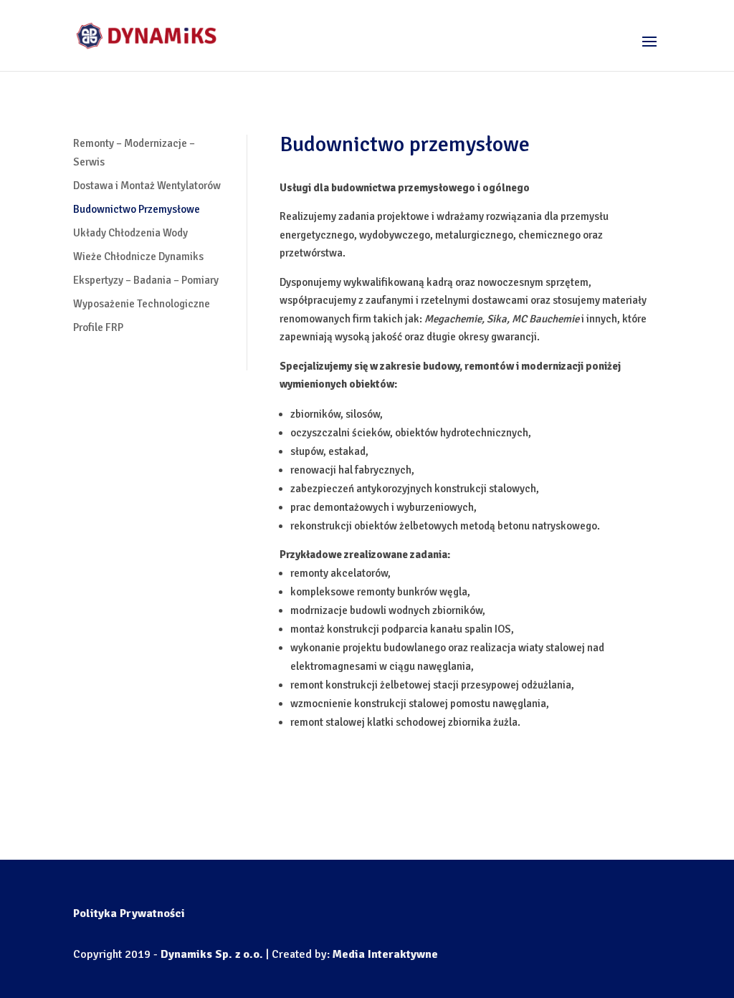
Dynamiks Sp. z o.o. (212, 954)
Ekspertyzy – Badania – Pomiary (146, 280)
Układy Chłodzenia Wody (130, 232)
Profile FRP (98, 327)
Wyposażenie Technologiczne (141, 303)
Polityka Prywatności (129, 913)
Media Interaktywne (385, 954)
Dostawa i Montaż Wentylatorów (147, 185)
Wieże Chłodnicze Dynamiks (138, 256)
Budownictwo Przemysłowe (136, 209)
